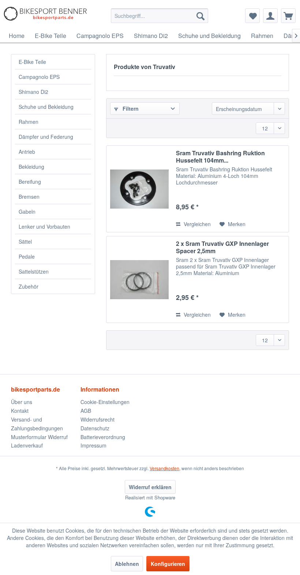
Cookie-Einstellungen (105, 401)
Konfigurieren (168, 563)
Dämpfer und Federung (46, 136)
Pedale (27, 256)
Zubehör (28, 286)
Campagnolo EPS (39, 76)
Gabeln (27, 211)
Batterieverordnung (102, 437)
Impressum (93, 445)
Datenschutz (94, 428)
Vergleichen (196, 224)
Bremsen (29, 196)
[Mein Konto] (270, 15)
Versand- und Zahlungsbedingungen (37, 424)
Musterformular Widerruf (39, 437)
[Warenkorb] (288, 15)
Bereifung (30, 181)
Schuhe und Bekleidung (46, 106)
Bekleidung (31, 166)
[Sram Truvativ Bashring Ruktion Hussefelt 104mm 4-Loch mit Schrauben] (139, 188)
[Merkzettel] (252, 15)
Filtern (130, 108)
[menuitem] (160, 15)
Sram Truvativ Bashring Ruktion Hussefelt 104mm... (220, 156)
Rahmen (28, 121)
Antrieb (27, 151)
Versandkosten (164, 468)
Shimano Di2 (33, 91)
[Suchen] (200, 15)
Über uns (21, 401)
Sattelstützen (34, 271)
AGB (85, 410)
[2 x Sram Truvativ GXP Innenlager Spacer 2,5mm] (139, 279)
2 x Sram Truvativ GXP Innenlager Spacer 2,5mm (222, 247)
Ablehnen (127, 563)
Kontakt (20, 410)
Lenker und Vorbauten (44, 226)
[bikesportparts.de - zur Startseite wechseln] (45, 16)
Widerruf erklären (150, 487)
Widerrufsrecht (97, 419)
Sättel (25, 241)
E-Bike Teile (32, 61)
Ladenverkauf (27, 445)
